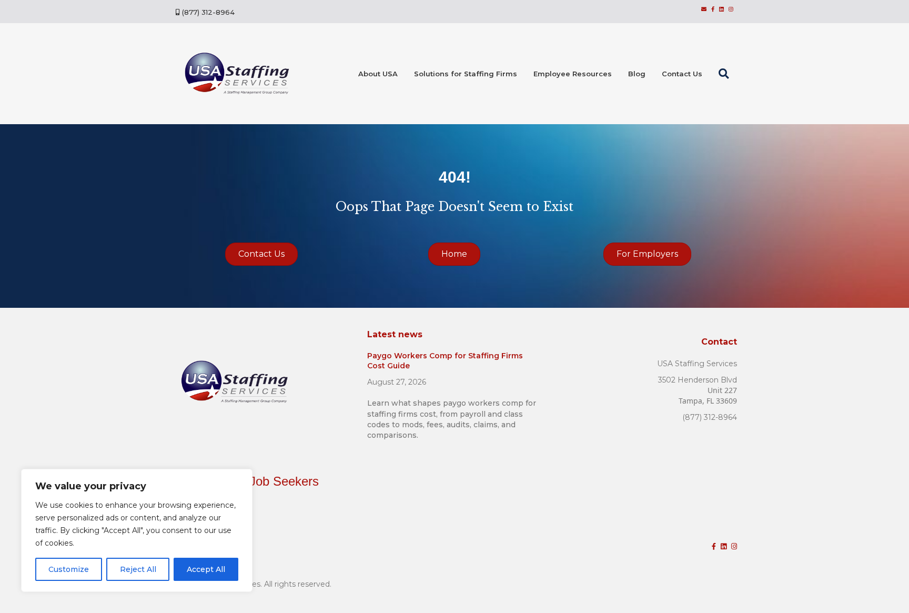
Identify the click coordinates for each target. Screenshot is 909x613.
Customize (68, 569)
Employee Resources (572, 73)
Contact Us (682, 73)
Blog (636, 73)
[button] (726, 74)
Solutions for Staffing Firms (465, 73)
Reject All (138, 569)
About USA (378, 73)
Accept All (206, 569)
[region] (136, 530)
